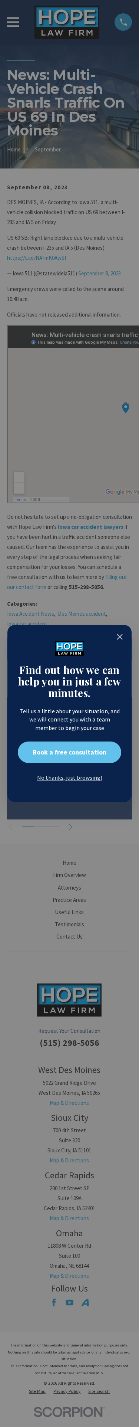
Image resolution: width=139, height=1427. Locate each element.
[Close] (120, 637)
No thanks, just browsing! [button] (69, 777)
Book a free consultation (69, 752)
